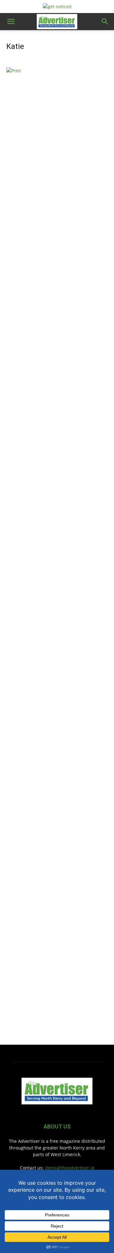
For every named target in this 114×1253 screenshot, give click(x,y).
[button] (11, 21)
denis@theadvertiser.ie (69, 1168)
